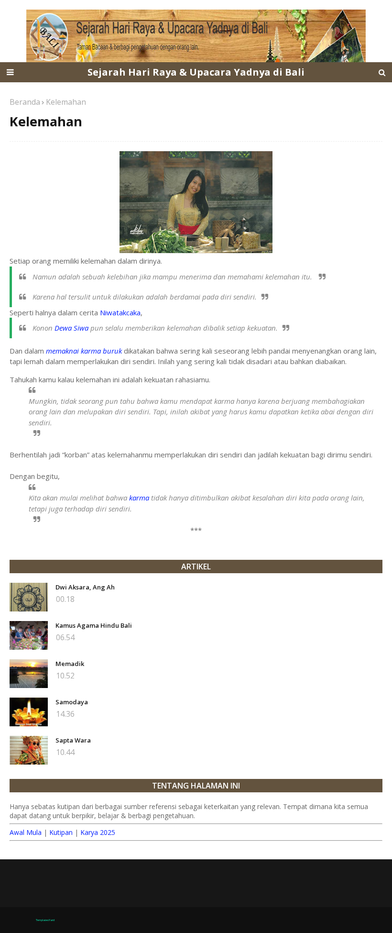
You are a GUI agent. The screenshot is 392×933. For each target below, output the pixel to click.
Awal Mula (26, 832)
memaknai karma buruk (84, 350)
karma (139, 497)
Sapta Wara (73, 740)
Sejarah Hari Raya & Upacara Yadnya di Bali (196, 72)
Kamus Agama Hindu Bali (93, 625)
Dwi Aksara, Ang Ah (85, 587)
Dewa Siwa (71, 328)
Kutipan (61, 832)
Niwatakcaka (120, 312)
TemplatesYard (45, 920)
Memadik (69, 663)
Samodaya (71, 702)
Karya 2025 (97, 832)
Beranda (25, 102)
